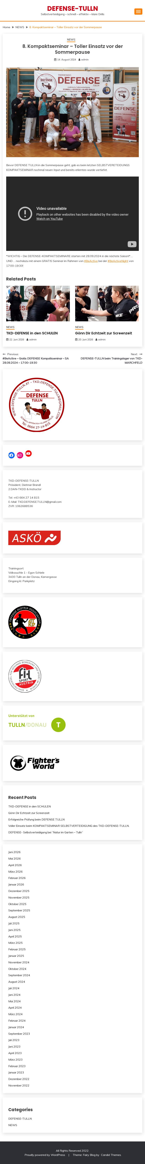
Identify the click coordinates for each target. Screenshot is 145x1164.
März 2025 (15, 942)
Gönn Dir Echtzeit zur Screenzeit (103, 333)
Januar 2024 (16, 1027)
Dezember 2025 (18, 891)
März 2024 (15, 1014)
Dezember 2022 (18, 1079)
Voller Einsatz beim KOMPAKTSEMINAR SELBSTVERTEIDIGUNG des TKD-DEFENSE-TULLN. (68, 826)
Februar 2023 (17, 1066)
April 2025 (15, 936)
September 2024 (19, 975)
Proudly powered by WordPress (45, 1155)
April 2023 (15, 1053)
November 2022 (18, 1085)
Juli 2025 (13, 923)
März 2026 (15, 871)
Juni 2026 (14, 852)
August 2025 (16, 917)
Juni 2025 (14, 930)
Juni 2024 (14, 994)
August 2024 (16, 981)
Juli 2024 (13, 988)
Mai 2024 (14, 1001)
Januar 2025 (16, 956)
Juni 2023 (14, 1046)
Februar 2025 (17, 949)
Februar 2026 (17, 878)
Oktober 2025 (17, 904)
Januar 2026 (16, 884)
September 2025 (19, 910)
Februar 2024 (17, 1020)
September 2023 (19, 1033)
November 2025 (18, 897)
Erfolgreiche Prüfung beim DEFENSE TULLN (36, 819)
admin (85, 59)
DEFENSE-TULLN (72, 8)
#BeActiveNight (118, 261)
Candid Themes (111, 1155)
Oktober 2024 (17, 969)
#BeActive (91, 261)
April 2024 (15, 1007)
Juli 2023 (13, 1040)
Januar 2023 (16, 1072)
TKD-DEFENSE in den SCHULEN (32, 333)
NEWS (71, 39)
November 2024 (18, 962)
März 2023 (15, 1059)
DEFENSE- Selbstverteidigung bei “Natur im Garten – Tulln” (45, 832)
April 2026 (15, 865)
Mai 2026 (14, 858)
